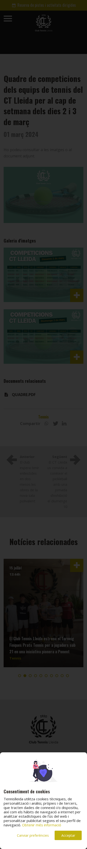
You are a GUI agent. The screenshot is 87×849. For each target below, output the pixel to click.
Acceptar (68, 835)
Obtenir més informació (41, 824)
